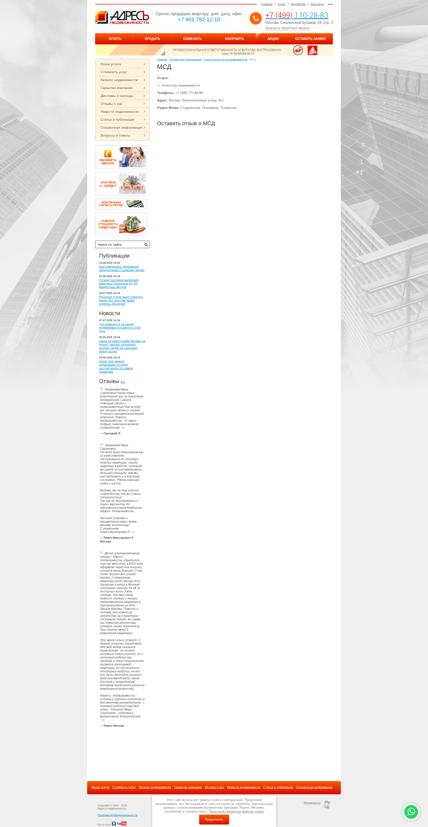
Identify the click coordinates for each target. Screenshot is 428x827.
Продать (152, 39)
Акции (273, 39)
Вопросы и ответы (115, 135)
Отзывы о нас (112, 104)
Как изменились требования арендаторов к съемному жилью (121, 268)
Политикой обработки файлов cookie (236, 811)
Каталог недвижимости (119, 80)
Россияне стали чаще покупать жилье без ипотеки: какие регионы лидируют (121, 300)
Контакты (317, 4)
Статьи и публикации (117, 119)
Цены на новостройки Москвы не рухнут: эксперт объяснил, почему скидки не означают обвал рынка (122, 346)
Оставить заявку (310, 39)
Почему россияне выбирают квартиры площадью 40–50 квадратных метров (119, 283)
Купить (115, 39)
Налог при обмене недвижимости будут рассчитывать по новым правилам (116, 367)
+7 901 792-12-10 (199, 19)
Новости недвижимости (119, 112)
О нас (282, 4)
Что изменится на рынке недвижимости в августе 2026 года (120, 328)
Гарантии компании (117, 88)
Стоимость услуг (114, 72)
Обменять (192, 39)
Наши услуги (111, 64)
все (123, 382)
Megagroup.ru (312, 802)
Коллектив (298, 4)
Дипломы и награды (117, 96)
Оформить (234, 39)
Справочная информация (122, 127)
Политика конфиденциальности (117, 815)
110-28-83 (296, 15)
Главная (266, 4)
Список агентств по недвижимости (225, 59)
